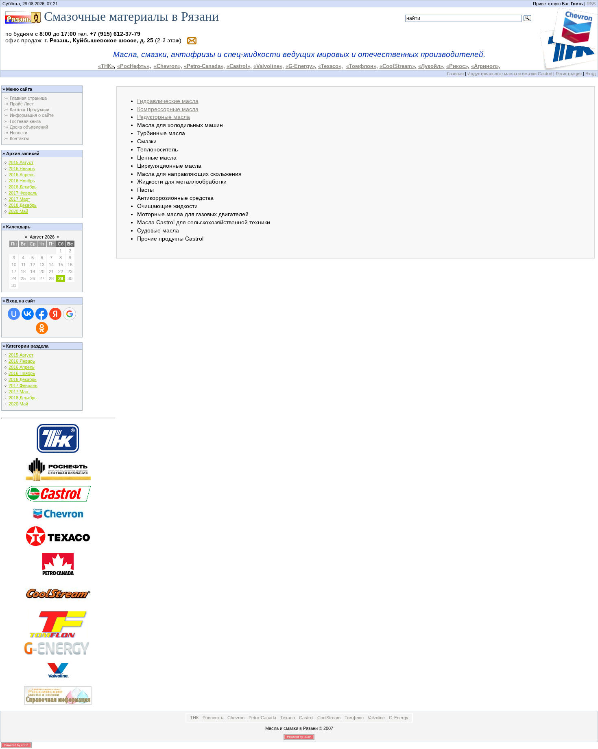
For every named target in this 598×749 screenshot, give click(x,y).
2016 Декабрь (23, 186)
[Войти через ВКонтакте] (28, 314)
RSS (591, 3)
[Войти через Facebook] (41, 314)
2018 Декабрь (23, 205)
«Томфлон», (362, 66)
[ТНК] (58, 437)
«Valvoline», (268, 66)
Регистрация (569, 73)
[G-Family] (58, 648)
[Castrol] (58, 493)
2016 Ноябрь (22, 180)
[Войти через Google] (69, 313)
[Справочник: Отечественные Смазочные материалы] (58, 694)
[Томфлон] (58, 623)
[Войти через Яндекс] (55, 314)
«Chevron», (168, 66)
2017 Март (19, 199)
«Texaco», (330, 66)
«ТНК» (106, 66)
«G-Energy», (301, 66)
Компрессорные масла (168, 109)
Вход (590, 73)
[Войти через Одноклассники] (42, 328)
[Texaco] (58, 535)
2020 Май (18, 211)
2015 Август (21, 162)
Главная (455, 73)
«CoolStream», (398, 66)
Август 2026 (42, 236)
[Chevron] (58, 513)
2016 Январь (22, 168)
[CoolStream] (58, 593)
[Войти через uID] (14, 314)
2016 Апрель (22, 174)
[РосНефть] (58, 468)
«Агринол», (485, 66)
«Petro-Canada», (204, 66)
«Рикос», (457, 66)
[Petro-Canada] (58, 563)
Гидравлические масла (168, 101)
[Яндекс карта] (23, 16)
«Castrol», (239, 66)
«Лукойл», (431, 66)
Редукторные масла (163, 117)
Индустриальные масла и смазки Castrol (509, 73)
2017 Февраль (23, 193)
